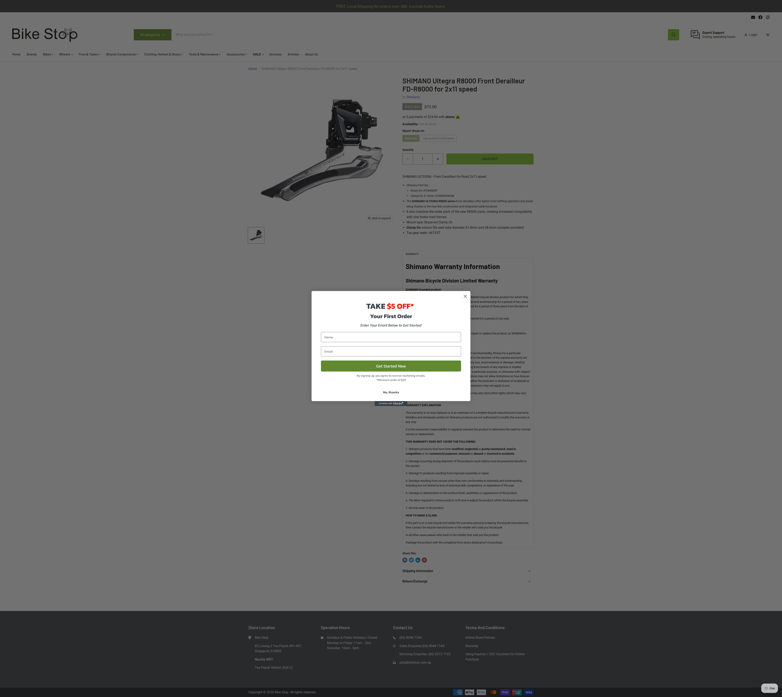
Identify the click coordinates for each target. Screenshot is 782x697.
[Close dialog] (465, 296)
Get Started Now (391, 366)
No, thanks (391, 392)
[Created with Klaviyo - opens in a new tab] (391, 403)
